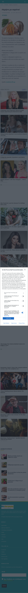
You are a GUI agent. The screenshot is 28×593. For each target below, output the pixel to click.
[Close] (25, 270)
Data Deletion (6, 323)
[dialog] (14, 296)
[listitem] (14, 293)
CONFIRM (8, 318)
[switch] (23, 296)
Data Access (14, 323)
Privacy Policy (22, 323)
